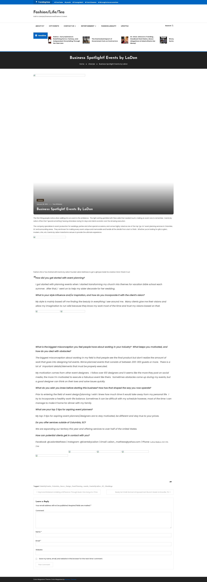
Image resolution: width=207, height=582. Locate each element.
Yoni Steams (91, 2)
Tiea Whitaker (57, 204)
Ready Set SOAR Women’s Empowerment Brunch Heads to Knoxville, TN (142, 492)
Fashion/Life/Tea (48, 12)
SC (103, 486)
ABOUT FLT (40, 26)
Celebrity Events (45, 486)
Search (168, 26)
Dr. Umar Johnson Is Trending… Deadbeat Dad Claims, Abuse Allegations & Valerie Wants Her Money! (136, 40)
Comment (40, 510)
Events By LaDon (95, 486)
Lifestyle (40, 200)
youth (68, 2)
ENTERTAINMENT (87, 26)
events (86, 486)
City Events (54, 26)
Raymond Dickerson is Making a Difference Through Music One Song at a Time (68, 492)
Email (38, 541)
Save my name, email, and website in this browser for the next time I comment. (71, 559)
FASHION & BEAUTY (108, 26)
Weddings (108, 486)
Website (39, 550)
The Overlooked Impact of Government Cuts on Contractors (98, 40)
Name (39, 532)
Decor (62, 486)
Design (68, 486)
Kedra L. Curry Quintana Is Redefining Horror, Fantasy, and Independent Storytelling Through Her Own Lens (59, 40)
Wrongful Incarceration (109, 2)
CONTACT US (69, 26)
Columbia (55, 486)
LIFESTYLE (125, 26)
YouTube (59, 2)
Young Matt (78, 2)
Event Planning (77, 486)
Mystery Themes (70, 579)
